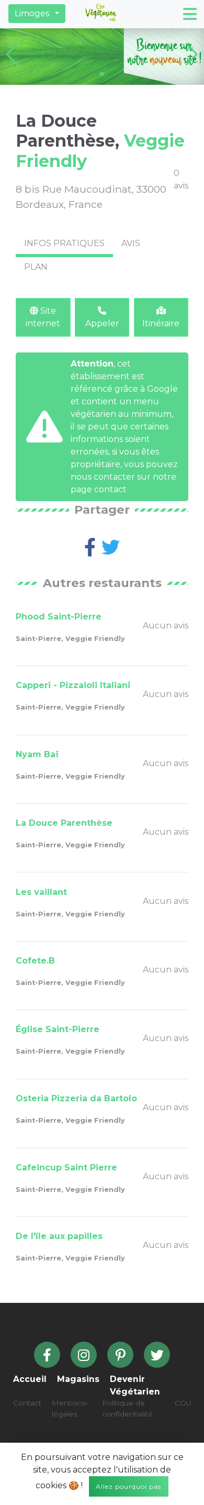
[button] (36, 13)
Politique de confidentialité (127, 1408)
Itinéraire (160, 323)
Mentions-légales (70, 1408)
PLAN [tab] (36, 267)
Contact (27, 1403)
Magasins (78, 1379)
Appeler (102, 323)
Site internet (43, 317)
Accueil (30, 1379)
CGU (183, 1403)
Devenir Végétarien (135, 1385)
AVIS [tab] (130, 243)
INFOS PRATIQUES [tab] (64, 243)
